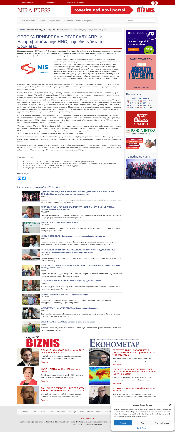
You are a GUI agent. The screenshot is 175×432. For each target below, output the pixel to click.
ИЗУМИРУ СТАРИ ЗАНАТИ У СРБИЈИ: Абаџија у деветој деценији (69, 308)
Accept (123, 423)
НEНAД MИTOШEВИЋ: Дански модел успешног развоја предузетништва (73, 236)
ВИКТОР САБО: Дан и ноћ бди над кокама (59, 222)
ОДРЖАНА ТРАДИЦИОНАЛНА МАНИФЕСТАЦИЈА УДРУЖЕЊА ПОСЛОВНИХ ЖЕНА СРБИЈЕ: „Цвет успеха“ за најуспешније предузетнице (77, 192)
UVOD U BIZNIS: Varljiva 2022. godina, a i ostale (61, 370)
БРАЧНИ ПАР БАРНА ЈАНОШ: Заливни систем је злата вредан (68, 321)
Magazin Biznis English (75, 2)
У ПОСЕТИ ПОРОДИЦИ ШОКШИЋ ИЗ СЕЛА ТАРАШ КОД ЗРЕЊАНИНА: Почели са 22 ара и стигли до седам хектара (80, 266)
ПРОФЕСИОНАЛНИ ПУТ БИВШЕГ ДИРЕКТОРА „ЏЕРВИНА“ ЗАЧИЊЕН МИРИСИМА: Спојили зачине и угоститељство (78, 208)
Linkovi (90, 411)
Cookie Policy (141, 428)
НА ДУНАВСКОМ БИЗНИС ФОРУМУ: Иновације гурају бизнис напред (71, 280)
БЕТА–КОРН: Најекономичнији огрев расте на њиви (133, 389)
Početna (22, 29)
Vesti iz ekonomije (28, 20)
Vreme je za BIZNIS (76, 411)
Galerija (34, 411)
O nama (25, 411)
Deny (142, 423)
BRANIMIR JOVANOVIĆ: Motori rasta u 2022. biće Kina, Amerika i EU (62, 351)
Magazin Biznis (28, 2)
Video (43, 411)
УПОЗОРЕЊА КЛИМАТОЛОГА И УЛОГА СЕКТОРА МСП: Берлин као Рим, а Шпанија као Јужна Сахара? (134, 371)
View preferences (162, 423)
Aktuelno (42, 20)
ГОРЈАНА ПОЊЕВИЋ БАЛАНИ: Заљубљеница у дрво (64, 294)
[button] (170, 405)
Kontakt (99, 411)
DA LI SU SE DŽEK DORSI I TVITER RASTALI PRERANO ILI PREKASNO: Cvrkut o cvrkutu (63, 389)
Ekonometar (68, 20)
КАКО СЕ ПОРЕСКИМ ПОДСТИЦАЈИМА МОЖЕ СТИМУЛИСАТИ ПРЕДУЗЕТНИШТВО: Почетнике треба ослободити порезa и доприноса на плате (78, 251)
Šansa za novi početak (84, 20)
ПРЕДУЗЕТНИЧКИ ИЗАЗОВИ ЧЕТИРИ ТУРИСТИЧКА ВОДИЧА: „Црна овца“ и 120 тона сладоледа (133, 352)
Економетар (51, 2)
